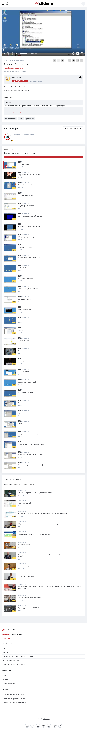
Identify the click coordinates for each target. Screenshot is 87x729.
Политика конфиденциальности (14, 699)
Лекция (30, 87)
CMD (20, 119)
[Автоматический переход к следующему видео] (54, 60)
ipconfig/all (30, 119)
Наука (5, 675)
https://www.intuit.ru (15, 113)
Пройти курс (44, 157)
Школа (5, 652)
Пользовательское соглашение (14, 694)
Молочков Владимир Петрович (17, 90)
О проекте (11, 630)
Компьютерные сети (13, 68)
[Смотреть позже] (69, 60)
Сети (24, 71)
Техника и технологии (12, 71)
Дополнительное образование (14, 664)
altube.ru (46, 719)
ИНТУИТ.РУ (16, 77)
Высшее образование (11, 660)
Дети (4, 648)
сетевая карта (10, 119)
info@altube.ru (7, 638)
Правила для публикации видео (14, 703)
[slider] (23, 53)
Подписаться (21, 81)
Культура (6, 679)
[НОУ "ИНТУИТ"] (80, 77)
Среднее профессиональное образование (18, 656)
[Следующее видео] (62, 60)
